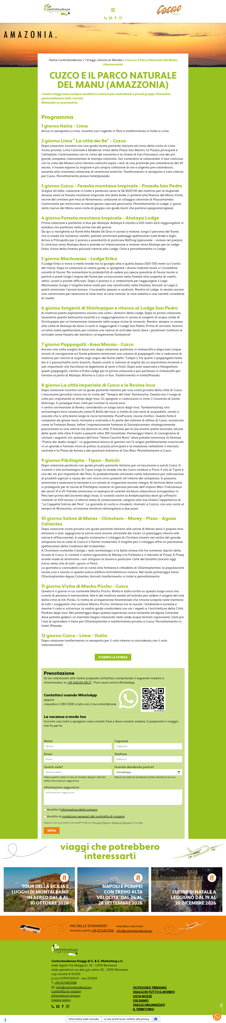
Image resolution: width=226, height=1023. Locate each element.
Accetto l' (71, 809)
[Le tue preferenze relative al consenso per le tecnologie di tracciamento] (5, 1020)
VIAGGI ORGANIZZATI (149, 1005)
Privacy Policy (101, 822)
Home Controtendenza (65, 60)
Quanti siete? (53, 767)
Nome (48, 741)
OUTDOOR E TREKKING (150, 987)
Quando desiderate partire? (134, 767)
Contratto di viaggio (66, 991)
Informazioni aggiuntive (61, 787)
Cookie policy (61, 1000)
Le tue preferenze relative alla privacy (126, 1019)
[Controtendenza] (56, 10)
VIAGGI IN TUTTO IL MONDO (154, 992)
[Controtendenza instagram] (120, 18)
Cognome (121, 741)
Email (48, 754)
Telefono (120, 754)
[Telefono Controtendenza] (105, 18)
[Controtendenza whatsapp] (128, 700)
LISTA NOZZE (142, 996)
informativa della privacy (78, 809)
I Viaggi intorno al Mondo (103, 60)
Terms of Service (121, 822)
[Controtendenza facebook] (115, 18)
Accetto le (85, 816)
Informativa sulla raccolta (84, 1019)
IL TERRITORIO (143, 1009)
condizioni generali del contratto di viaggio (93, 816)
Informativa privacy (65, 995)
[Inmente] (221, 1008)
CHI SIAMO (141, 1000)
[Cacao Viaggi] (169, 10)
